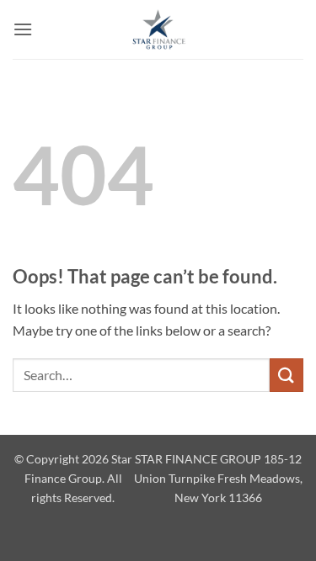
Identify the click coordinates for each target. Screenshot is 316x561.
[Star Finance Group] (158, 29)
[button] (23, 29)
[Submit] (286, 374)
